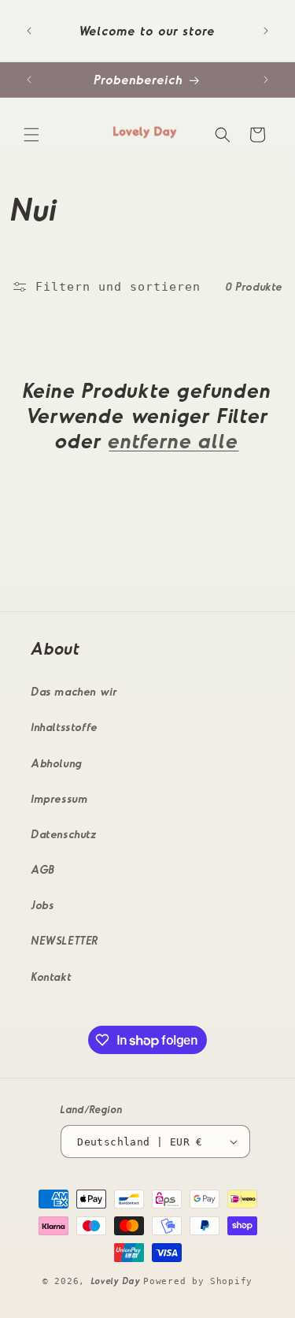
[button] (31, 134)
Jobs (42, 904)
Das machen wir (74, 691)
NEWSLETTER (65, 940)
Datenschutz (64, 834)
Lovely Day (117, 1280)
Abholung (57, 763)
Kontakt (51, 976)
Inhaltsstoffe (64, 726)
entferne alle (173, 440)
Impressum (59, 798)
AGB (43, 869)
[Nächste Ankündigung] (266, 30)
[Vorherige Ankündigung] (29, 30)
